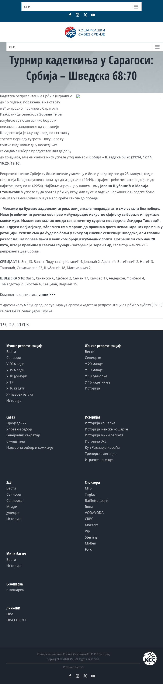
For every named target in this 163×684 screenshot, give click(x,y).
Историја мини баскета (104, 435)
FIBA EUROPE (16, 620)
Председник (16, 423)
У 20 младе (94, 363)
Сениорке (93, 357)
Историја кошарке (100, 423)
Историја (13, 400)
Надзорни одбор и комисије (29, 447)
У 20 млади (15, 363)
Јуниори (13, 512)
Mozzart (91, 525)
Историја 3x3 (95, 441)
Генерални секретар (23, 435)
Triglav (90, 494)
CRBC (89, 518)
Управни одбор (19, 429)
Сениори (13, 357)
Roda (89, 506)
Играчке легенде (99, 459)
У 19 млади (15, 370)
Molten (90, 543)
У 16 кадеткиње (97, 382)
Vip (87, 531)
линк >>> (47, 294)
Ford (88, 549)
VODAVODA (94, 512)
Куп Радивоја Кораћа (102, 447)
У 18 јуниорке (96, 376)
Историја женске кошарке (106, 429)
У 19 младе (94, 370)
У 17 (9, 382)
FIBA (9, 614)
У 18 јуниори (16, 376)
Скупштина (15, 441)
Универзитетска (19, 394)
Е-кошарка (15, 590)
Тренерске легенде (100, 453)
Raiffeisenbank (96, 500)
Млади (11, 506)
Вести (11, 351)
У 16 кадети (15, 388)
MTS (88, 488)
